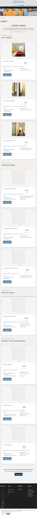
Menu (1, 7)
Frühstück (2, 498)
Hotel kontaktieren (18, 474)
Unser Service (3, 499)
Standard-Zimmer (3, 493)
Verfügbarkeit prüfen (7, 75)
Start (1, 489)
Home (1, 18)
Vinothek (2, 502)
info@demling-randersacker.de (30, 5)
